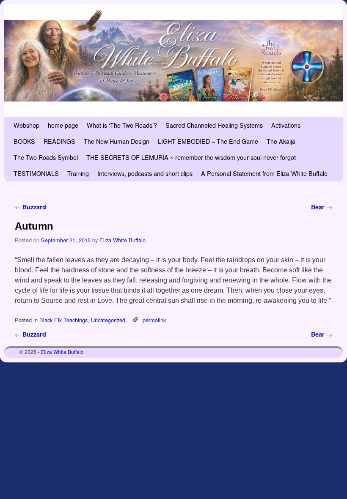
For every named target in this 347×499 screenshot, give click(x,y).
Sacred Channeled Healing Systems (214, 125)
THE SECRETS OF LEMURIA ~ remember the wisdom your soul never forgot (191, 157)
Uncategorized (108, 320)
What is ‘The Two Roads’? (122, 125)
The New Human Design (116, 141)
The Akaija (281, 141)
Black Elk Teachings (63, 320)
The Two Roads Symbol (46, 157)
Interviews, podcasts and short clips (145, 173)
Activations (285, 125)
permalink (154, 320)
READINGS (59, 141)
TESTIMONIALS (36, 173)
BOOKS (24, 141)
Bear (321, 207)
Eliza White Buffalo (122, 240)
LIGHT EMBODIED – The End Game (208, 141)
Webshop (26, 125)
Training (78, 173)
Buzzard (30, 207)
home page (63, 125)
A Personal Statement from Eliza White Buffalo (264, 173)
